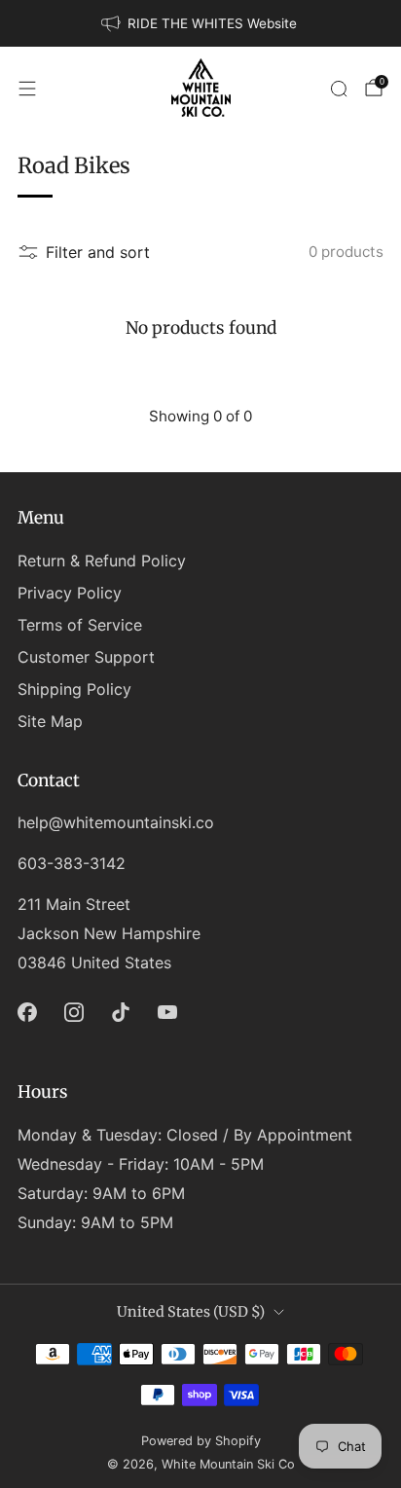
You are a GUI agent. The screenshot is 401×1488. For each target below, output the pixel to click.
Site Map (50, 721)
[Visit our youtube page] (167, 1012)
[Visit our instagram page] (74, 1012)
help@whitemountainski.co (116, 822)
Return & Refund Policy (102, 560)
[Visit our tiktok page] (120, 1012)
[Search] (338, 88)
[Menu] (27, 88)
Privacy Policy (70, 592)
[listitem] (201, 23)
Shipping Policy (74, 689)
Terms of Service (80, 625)
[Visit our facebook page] (27, 1012)
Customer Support (86, 657)
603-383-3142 (72, 863)
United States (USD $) (191, 1312)
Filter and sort (98, 252)
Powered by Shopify (201, 1441)
